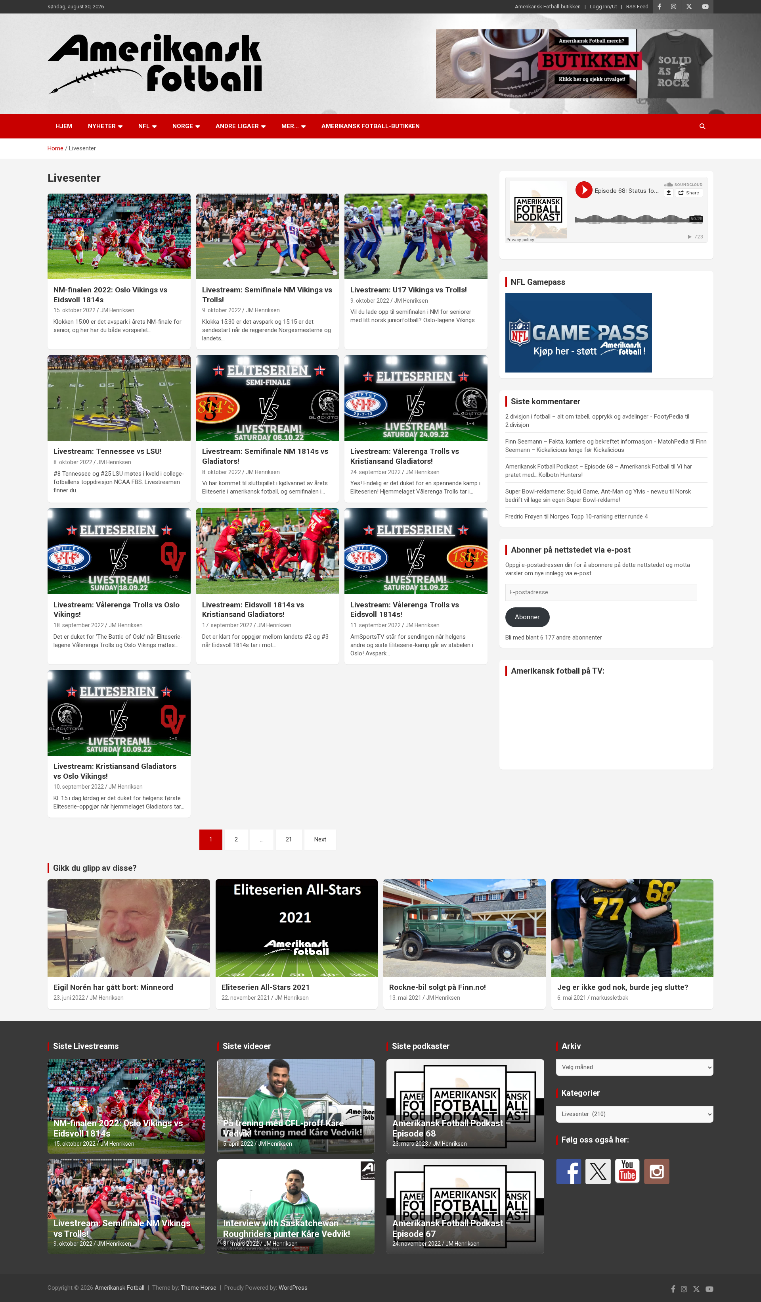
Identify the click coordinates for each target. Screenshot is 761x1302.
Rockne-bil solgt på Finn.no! (437, 987)
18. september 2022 (79, 625)
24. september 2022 (375, 472)
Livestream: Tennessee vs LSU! (108, 451)
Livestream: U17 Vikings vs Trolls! (408, 289)
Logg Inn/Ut (603, 7)
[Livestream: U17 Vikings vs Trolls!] (416, 236)
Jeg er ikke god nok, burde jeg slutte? (622, 987)
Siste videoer (247, 1046)
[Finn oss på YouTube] (627, 1171)
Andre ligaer (237, 126)
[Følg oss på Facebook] (568, 1171)
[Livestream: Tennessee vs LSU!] (119, 398)
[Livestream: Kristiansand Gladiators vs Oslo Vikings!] (119, 713)
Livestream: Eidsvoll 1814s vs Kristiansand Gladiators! (253, 609)
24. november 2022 (416, 1244)
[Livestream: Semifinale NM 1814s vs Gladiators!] (268, 398)
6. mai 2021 (571, 998)
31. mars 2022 (241, 1244)
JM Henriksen (117, 310)
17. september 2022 (227, 625)
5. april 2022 (238, 1144)
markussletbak (609, 998)
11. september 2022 (375, 625)
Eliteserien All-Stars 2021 (266, 987)
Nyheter (102, 126)
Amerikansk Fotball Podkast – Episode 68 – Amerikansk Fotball (587, 466)
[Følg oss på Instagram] (656, 1171)
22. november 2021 (246, 998)
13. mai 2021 (405, 998)
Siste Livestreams (86, 1046)
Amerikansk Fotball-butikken (548, 7)
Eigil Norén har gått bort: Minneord (113, 987)
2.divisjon (517, 424)
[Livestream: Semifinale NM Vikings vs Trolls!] (268, 236)
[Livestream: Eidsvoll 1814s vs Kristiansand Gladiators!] (268, 551)
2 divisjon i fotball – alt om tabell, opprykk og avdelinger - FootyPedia (594, 416)
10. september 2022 (79, 787)
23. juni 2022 (69, 998)
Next (320, 839)
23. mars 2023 (410, 1144)
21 (289, 839)
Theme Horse (198, 1287)
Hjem (63, 126)
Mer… (290, 126)
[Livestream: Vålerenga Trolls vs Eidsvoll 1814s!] (416, 551)
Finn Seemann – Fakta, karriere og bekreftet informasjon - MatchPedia (596, 441)
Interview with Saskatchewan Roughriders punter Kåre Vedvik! (286, 1228)
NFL (144, 126)
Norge (182, 126)
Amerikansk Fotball (119, 1287)
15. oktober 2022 (75, 310)
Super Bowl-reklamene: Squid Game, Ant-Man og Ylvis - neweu (586, 491)
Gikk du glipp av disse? (95, 868)
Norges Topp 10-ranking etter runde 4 (599, 516)
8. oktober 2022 (73, 462)
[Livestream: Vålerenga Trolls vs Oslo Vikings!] (119, 551)
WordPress (293, 1287)
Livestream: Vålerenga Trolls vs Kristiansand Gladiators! (404, 456)
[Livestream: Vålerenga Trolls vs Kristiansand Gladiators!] (416, 398)
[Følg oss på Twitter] (598, 1171)
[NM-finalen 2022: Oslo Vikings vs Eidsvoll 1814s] (119, 236)
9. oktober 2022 (221, 310)
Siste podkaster (421, 1046)
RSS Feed (637, 7)
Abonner (527, 617)
